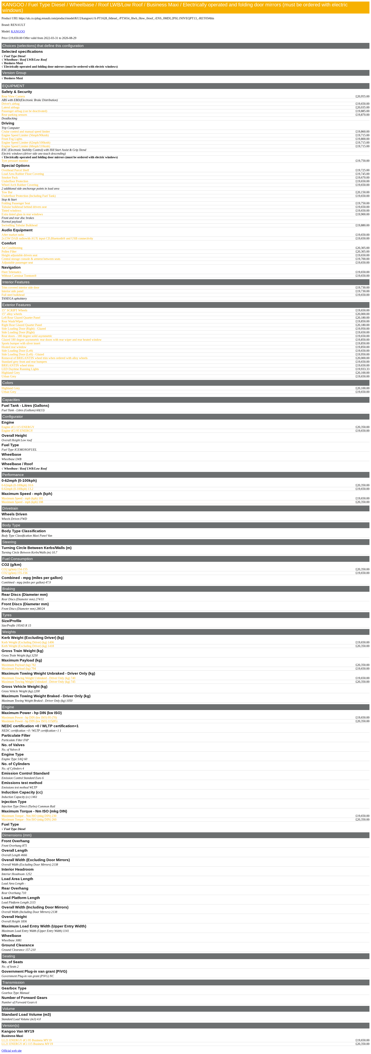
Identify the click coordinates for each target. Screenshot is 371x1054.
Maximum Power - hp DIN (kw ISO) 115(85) (29, 721)
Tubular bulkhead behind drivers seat (24, 207)
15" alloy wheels (12, 314)
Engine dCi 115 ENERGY (18, 427)
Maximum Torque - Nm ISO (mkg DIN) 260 (29, 819)
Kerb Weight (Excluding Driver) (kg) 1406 (28, 642)
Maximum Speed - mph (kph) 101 (22, 498)
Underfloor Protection (15, 181)
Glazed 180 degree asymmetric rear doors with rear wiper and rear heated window (52, 339)
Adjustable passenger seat (17, 262)
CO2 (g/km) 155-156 (14, 573)
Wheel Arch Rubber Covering (20, 184)
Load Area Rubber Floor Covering (23, 173)
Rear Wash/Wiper (12, 321)
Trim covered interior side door (20, 287)
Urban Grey (9, 376)
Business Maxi (13, 63)
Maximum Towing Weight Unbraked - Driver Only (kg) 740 (38, 678)
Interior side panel (12, 291)
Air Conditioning (12, 247)
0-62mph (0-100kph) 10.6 (17, 485)
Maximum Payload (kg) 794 (19, 668)
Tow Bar (7, 192)
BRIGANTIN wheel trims (18, 365)
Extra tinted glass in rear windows (22, 214)
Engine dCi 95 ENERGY (17, 430)
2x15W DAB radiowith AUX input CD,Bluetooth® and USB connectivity (47, 238)
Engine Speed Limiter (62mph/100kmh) (26, 142)
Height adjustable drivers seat (19, 255)
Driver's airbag (11, 103)
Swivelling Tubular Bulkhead (19, 225)
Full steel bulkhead (13, 294)
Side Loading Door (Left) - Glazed (23, 354)
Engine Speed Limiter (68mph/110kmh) (26, 146)
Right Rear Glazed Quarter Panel (22, 325)
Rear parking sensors (14, 114)
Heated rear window (14, 347)
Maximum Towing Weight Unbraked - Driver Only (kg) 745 (38, 681)
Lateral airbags (11, 107)
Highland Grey (11, 372)
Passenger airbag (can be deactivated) (24, 111)
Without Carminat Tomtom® (19, 275)
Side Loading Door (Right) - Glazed (24, 328)
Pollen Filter (9, 251)
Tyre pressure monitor (15, 160)
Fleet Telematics (11, 272)
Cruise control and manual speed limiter (26, 131)
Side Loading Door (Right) (18, 332)
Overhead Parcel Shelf (15, 170)
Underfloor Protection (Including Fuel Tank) (29, 196)
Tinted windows (11, 210)
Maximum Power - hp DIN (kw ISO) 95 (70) (29, 717)
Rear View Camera (13, 96)
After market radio (13, 234)
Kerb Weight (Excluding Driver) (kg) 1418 (28, 646)
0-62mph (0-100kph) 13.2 (17, 488)
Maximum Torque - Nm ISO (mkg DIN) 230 (29, 815)
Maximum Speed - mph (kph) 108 (22, 502)
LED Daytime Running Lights (20, 369)
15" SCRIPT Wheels (14, 310)
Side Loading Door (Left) (17, 350)
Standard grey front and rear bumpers (24, 361)
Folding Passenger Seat (16, 203)
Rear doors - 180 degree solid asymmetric (27, 336)
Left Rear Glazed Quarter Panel (21, 317)
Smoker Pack (10, 177)
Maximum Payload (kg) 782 (19, 665)
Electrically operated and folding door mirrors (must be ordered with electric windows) (61, 66)
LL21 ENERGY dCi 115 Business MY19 (27, 1043)
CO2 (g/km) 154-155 (14, 569)
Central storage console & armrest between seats (31, 259)
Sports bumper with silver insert (21, 343)
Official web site (12, 1050)
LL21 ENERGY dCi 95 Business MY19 (27, 1040)
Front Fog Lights (12, 138)
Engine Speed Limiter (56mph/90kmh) (25, 135)
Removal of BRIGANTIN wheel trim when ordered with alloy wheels (45, 358)
